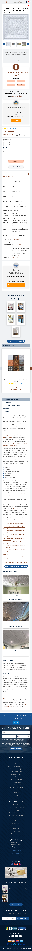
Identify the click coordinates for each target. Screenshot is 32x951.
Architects (16, 810)
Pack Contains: (7, 139)
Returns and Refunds (16, 779)
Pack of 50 (7, 142)
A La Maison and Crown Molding (18, 889)
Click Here (18, 244)
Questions (6, 411)
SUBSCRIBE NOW (16, 749)
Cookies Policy (16, 831)
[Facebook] (28, 174)
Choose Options (16, 390)
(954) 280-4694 (17, 859)
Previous (4, 44)
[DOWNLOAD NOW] (13, 928)
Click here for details (17, 242)
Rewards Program (16, 782)
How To (11, 95)
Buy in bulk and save (8, 176)
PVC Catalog (12, 898)
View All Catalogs (15, 341)
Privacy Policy (11, 744)
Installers (16, 818)
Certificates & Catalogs (11, 405)
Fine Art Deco (16, 508)
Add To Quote (16, 166)
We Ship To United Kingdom (16, 766)
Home (16, 761)
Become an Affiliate (16, 774)
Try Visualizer (16, 120)
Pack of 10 (7, 141)
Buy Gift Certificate (16, 784)
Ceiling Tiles (11, 81)
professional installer (17, 96)
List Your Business (16, 823)
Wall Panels (11, 85)
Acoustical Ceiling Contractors (16, 807)
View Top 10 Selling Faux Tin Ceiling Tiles (16, 562)
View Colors (15, 239)
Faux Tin (12, 697)
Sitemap (16, 795)
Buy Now (16, 722)
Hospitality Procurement (16, 815)
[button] (22, 5)
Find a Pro (16, 805)
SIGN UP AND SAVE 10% (22, 918)
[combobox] (18, 736)
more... (17, 255)
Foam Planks (21, 85)
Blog (16, 763)
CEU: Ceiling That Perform (16, 787)
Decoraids (9, 437)
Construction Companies (16, 813)
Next (28, 44)
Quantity (5, 148)
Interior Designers (16, 820)
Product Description (10, 399)
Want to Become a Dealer (16, 771)
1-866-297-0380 (17, 853)
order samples (9, 58)
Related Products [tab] (8, 346)
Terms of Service (18, 744)
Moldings (21, 81)
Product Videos (8, 402)
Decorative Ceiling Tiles (12, 948)
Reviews (6, 408)
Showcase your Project (16, 769)
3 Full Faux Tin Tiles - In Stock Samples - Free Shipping (16, 380)
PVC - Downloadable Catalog (15, 566)
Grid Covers (15, 257)
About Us (16, 790)
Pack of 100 (7, 144)
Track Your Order (16, 777)
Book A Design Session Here (16, 285)
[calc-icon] (16, 67)
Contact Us (16, 792)
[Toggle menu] (2, 2)
